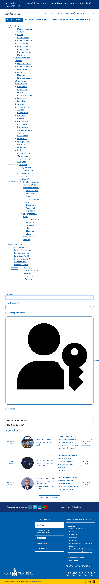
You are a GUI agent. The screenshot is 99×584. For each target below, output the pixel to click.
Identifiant (11, 294)
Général (40, 525)
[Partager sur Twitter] (35, 507)
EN (73, 13)
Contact (50, 13)
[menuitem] (10, 94)
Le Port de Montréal (14, 20)
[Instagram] (80, 573)
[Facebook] (68, 573)
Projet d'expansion (83, 20)
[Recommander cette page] (45, 507)
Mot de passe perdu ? (17, 420)
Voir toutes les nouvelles (49, 497)
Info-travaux (72, 534)
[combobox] (85, 13)
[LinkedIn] (92, 573)
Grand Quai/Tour (67, 20)
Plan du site (72, 540)
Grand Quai (42, 543)
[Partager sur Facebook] (29, 507)
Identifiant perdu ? (15, 425)
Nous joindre (72, 537)
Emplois (67, 13)
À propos (71, 526)
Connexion (12, 409)
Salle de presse (58, 13)
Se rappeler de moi (17, 312)
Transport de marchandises (36, 20)
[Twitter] (86, 573)
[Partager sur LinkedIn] (40, 507)
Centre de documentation (77, 529)
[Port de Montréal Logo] (13, 13)
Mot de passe (12, 303)
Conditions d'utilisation (76, 557)
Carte (45, 13)
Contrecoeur (43, 549)
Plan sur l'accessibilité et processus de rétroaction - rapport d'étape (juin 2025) (81, 552)
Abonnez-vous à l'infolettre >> (71, 507)
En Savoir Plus (13, 6)
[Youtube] (74, 573)
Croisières (53, 20)
